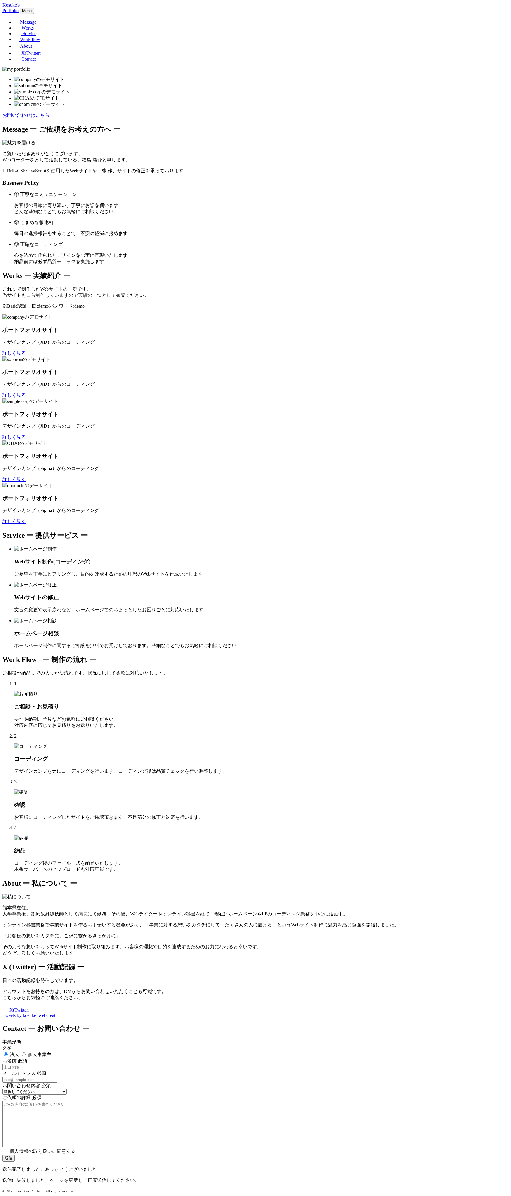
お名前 (9, 1060)
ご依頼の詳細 (16, 1097)
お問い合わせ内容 (21, 1085)
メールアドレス (18, 1073)
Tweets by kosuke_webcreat (28, 1015)
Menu (27, 11)
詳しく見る (14, 353)
